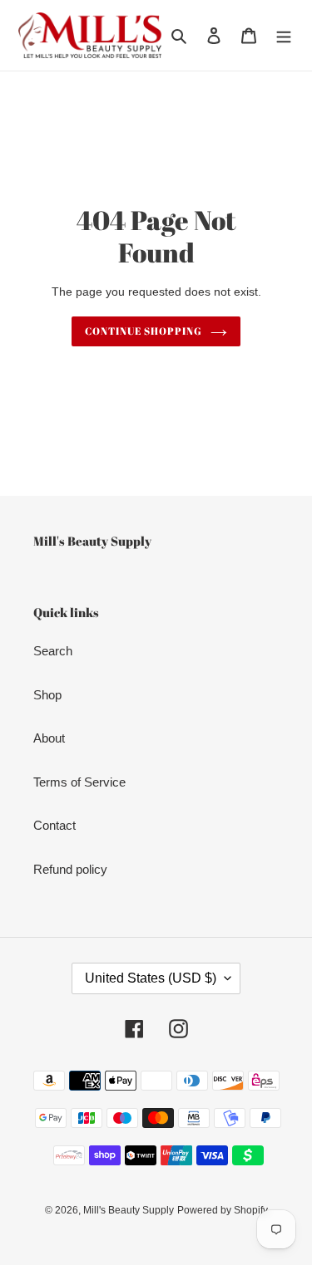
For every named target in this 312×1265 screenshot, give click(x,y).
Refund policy (70, 869)
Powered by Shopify (222, 1210)
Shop (47, 695)
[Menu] (283, 35)
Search (52, 651)
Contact (54, 825)
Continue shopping (143, 331)
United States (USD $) (150, 978)
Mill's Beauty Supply (128, 1210)
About (49, 738)
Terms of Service (79, 782)
